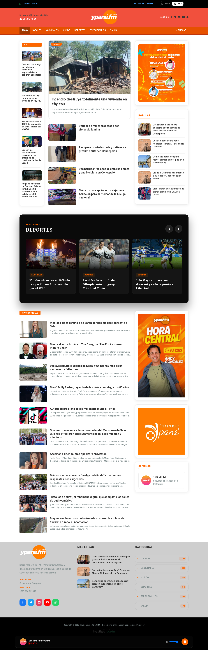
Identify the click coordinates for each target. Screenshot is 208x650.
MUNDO (66, 30)
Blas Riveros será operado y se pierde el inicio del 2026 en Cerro (168, 192)
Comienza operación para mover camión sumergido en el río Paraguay (168, 159)
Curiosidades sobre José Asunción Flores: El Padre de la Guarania (168, 143)
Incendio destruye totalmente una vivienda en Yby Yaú (31, 98)
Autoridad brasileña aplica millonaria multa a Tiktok (83, 408)
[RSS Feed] (188, 17)
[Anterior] (169, 229)
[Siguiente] (178, 229)
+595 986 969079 (30, 4)
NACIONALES (52, 30)
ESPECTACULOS (98, 30)
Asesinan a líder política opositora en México (78, 453)
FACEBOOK (139, 4)
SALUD (113, 30)
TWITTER (149, 4)
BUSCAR (182, 30)
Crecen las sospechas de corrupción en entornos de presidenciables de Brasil (31, 156)
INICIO (25, 30)
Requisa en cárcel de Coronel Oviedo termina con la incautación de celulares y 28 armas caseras (31, 190)
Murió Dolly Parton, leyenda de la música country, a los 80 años (89, 387)
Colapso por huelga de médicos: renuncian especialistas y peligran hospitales (32, 69)
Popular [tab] (144, 115)
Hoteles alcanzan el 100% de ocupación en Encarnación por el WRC (32, 125)
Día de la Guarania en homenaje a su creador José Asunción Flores (168, 175)
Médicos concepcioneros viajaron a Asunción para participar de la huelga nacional (102, 194)
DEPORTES (79, 30)
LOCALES (36, 30)
